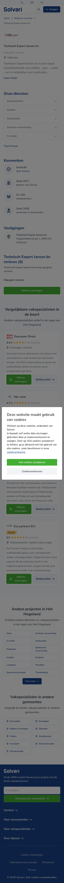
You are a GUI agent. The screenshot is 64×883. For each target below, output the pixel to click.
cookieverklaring (16, 452)
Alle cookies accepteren (32, 462)
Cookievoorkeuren (32, 471)
